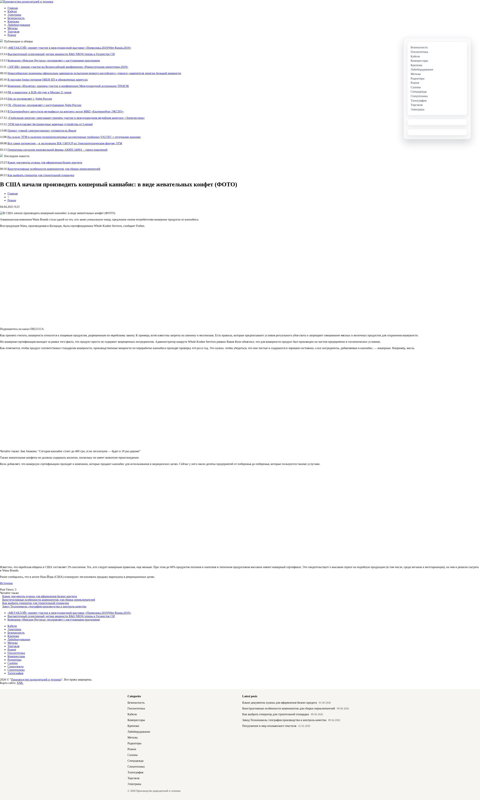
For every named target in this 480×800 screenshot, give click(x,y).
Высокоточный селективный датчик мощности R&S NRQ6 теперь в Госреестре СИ (61, 54)
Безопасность (16, 18)
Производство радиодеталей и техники (36, 679)
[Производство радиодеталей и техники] (26, 1)
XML (20, 683)
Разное (12, 35)
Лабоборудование (19, 24)
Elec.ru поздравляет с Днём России (30, 98)
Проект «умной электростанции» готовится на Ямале (42, 130)
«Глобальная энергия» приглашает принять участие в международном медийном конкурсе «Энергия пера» (76, 117)
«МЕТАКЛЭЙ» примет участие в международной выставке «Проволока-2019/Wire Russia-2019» (69, 47)
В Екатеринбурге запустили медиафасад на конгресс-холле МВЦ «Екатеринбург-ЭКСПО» (66, 111)
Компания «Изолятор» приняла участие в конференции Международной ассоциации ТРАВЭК (68, 86)
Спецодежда (15, 666)
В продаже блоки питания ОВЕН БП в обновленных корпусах (48, 79)
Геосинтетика (16, 653)
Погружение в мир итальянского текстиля (269, 725)
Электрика (14, 14)
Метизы (13, 28)
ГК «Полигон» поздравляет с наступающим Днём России (44, 105)
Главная (13, 8)
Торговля (13, 31)
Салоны (13, 663)
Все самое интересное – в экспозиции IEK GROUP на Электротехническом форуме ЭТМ (65, 143)
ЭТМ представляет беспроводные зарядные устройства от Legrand (50, 124)
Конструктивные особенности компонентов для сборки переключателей (54, 168)
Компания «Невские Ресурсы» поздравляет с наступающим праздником (54, 60)
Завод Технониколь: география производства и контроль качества (44, 606)
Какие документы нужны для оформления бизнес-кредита (45, 162)
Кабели (12, 11)
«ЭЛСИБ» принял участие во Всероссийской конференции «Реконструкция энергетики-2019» (67, 66)
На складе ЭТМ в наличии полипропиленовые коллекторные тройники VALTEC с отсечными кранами (74, 137)
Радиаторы (14, 659)
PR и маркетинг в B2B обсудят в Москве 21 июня (39, 92)
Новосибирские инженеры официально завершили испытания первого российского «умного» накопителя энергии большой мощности (94, 73)
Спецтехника (16, 669)
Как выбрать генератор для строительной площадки (41, 175)
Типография (15, 673)
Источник (6, 583)
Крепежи (13, 21)
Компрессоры (16, 656)
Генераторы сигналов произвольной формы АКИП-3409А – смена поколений (57, 149)
